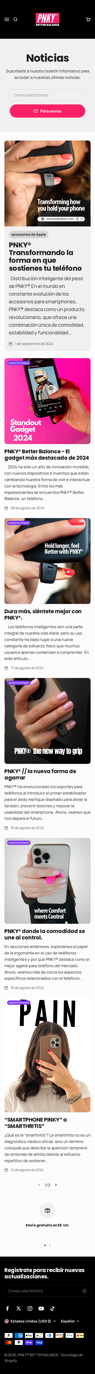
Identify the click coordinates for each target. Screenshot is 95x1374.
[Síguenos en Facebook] (7, 1308)
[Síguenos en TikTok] (52, 1308)
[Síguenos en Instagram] (30, 1308)
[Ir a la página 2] (55, 1185)
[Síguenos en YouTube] (41, 1308)
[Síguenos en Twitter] (19, 1308)
